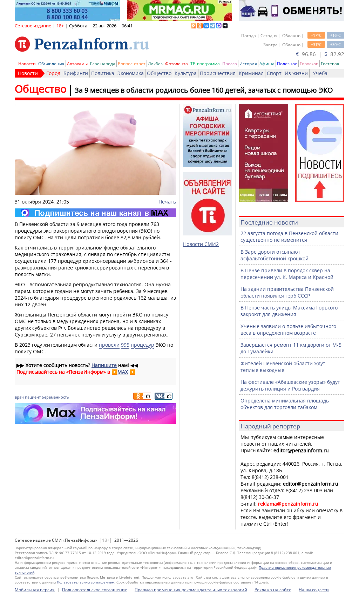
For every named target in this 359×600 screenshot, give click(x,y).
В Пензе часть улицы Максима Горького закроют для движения (289, 311)
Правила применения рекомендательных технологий (191, 590)
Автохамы (77, 64)
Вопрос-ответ (131, 64)
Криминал (251, 73)
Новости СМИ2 (201, 244)
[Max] (95, 212)
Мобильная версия (35, 590)
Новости (27, 64)
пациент (33, 397)
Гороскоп (309, 64)
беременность (55, 397)
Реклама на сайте (273, 590)
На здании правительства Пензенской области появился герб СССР (287, 292)
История (248, 64)
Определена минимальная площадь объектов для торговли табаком (285, 404)
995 (125, 344)
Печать (167, 201)
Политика (102, 73)
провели (109, 344)
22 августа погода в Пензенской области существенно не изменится (289, 236)
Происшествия (218, 73)
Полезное (287, 64)
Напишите (104, 365)
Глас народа (102, 64)
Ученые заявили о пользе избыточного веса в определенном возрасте (288, 329)
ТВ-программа (205, 64)
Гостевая (330, 64)
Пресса (229, 64)
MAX (122, 371)
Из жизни (296, 73)
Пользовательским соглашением (85, 582)
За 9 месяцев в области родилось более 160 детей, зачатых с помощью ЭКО (204, 90)
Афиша (267, 64)
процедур (142, 344)
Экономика (130, 73)
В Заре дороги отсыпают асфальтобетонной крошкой (275, 255)
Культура (186, 73)
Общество (159, 73)
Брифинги (75, 73)
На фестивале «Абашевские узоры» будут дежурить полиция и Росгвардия (290, 385)
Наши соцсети (314, 590)
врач (19, 397)
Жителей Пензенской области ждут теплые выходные (283, 366)
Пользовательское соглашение (94, 590)
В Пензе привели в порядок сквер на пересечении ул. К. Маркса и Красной (287, 273)
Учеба (320, 73)
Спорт (274, 73)
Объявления (51, 64)
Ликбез (155, 64)
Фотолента (176, 64)
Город (53, 73)
